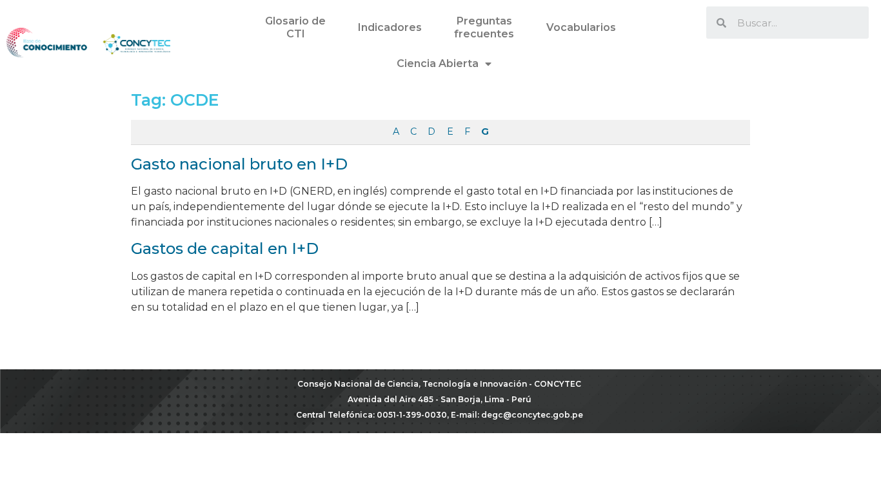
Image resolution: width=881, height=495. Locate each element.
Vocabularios (581, 27)
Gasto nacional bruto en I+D (239, 164)
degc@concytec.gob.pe (532, 415)
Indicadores (390, 27)
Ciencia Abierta (438, 63)
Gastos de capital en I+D (225, 248)
